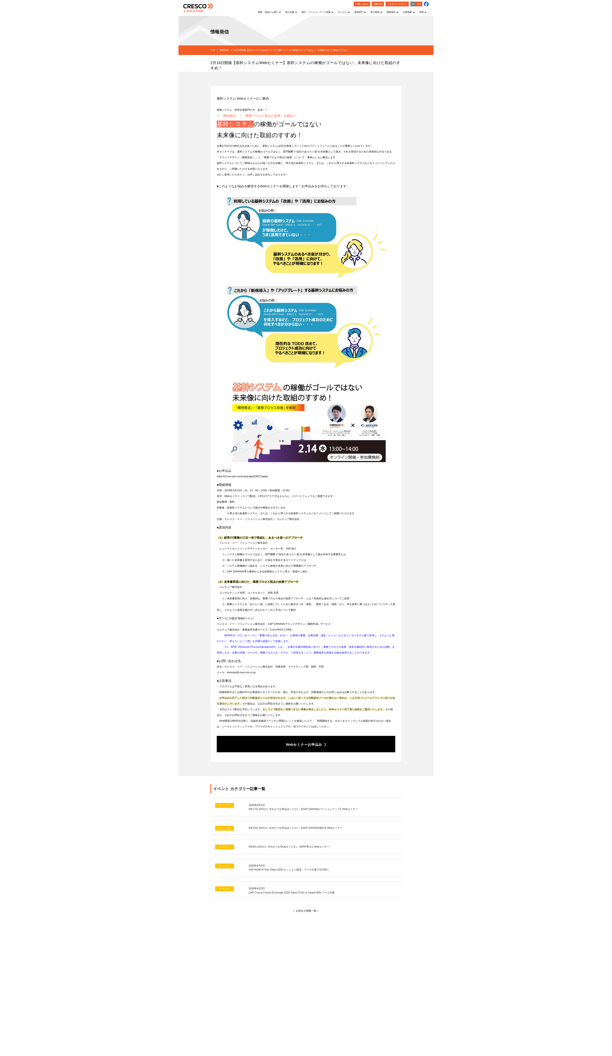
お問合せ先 (271, 703)
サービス (342, 12)
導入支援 (289, 12)
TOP (212, 50)
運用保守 (358, 12)
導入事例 (374, 12)
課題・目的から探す (268, 12)
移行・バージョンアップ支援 (316, 12)
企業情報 (407, 12)
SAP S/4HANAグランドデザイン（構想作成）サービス (299, 624)
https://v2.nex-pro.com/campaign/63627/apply (242, 476)
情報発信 (391, 12)
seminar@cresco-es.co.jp (241, 672)
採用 (421, 12)
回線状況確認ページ (262, 720)
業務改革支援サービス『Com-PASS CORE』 (268, 629)
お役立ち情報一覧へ (307, 910)
